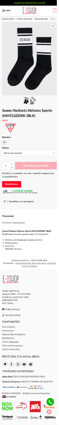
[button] (54, 11)
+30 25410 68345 (12, 315)
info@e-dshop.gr (12, 309)
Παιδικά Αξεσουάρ (24, 19)
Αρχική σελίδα (8, 19)
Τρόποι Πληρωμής (10, 342)
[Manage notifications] (49, 411)
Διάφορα (33, 266)
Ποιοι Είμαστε (8, 327)
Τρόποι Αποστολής (11, 349)
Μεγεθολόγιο (11, 184)
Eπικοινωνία (8, 330)
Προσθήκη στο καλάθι (36, 165)
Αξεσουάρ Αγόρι (41, 19)
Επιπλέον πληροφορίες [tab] (13, 222)
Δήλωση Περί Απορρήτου (13, 334)
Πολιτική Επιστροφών (12, 345)
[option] (4, 142)
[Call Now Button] (50, 402)
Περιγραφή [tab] (8, 216)
